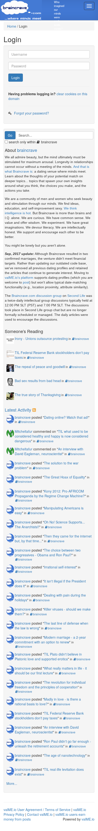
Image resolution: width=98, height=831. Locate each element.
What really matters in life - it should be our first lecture (51, 670)
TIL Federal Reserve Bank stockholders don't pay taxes (49, 715)
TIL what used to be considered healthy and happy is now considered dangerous (51, 436)
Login (15, 77)
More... (11, 783)
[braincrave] (10, 418)
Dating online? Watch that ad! (66, 417)
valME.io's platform (19, 277)
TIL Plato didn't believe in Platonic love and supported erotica (48, 656)
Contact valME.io (40, 814)
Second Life (76, 296)
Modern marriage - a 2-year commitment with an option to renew (50, 639)
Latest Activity (18, 410)
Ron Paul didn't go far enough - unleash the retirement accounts (53, 743)
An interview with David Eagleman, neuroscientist (49, 451)
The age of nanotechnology (64, 755)
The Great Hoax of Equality (64, 477)
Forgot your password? (31, 113)
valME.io (88, 819)
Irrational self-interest (60, 567)
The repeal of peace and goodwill (40, 366)
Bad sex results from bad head (38, 380)
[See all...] (34, 410)
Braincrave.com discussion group (37, 296)
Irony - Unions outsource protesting (41, 338)
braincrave (27, 150)
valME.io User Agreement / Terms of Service (37, 809)
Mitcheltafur (23, 431)
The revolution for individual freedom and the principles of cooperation (50, 684)
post (26, 282)
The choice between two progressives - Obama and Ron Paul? (48, 552)
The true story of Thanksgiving (38, 394)
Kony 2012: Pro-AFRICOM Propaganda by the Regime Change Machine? (50, 493)
